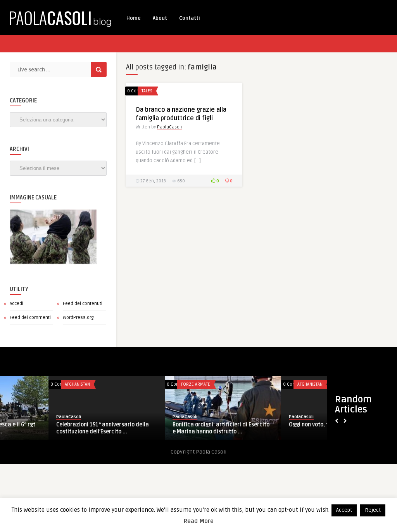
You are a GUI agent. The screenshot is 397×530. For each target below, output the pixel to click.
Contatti (189, 18)
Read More (199, 521)
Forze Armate (147, 384)
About (160, 18)
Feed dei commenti (30, 317)
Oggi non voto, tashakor (270, 424)
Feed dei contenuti (82, 304)
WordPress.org (78, 317)
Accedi (16, 304)
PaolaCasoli (169, 127)
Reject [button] (373, 510)
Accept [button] (344, 510)
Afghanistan (28, 384)
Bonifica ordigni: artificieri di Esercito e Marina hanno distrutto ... (172, 428)
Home (133, 18)
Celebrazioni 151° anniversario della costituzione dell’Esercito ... (54, 428)
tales (147, 91)
